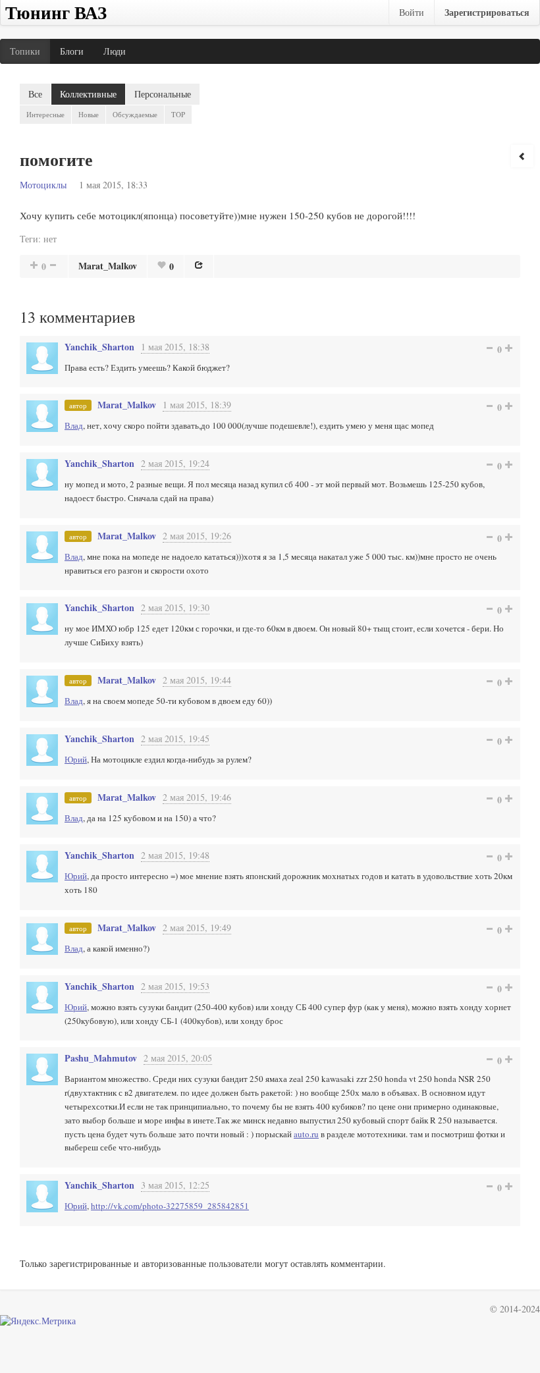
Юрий (76, 759)
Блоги (72, 51)
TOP (178, 114)
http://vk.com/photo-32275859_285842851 (170, 1206)
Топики (25, 51)
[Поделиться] (198, 264)
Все (35, 94)
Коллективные (88, 94)
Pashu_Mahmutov (101, 1058)
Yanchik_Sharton (99, 347)
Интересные (45, 114)
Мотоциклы (43, 184)
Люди (114, 51)
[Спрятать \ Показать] (522, 156)
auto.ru (306, 1134)
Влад (74, 425)
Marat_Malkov (107, 266)
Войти (411, 12)
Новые (88, 114)
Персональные (162, 94)
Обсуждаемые (135, 114)
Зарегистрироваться (487, 12)
